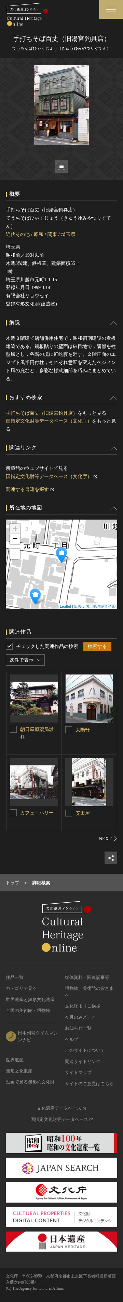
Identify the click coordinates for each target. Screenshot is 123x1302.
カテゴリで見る (21, 988)
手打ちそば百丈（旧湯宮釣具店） (42, 413)
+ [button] (15, 528)
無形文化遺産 (19, 1071)
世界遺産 (15, 1059)
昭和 (38, 234)
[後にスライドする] (108, 838)
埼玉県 (68, 234)
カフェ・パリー (37, 812)
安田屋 (83, 813)
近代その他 (18, 234)
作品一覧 (15, 977)
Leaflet (65, 606)
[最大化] (15, 554)
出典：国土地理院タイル (94, 606)
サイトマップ (78, 1072)
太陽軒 (83, 729)
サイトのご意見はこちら (89, 1083)
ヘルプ (71, 1039)
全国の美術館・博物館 (28, 1010)
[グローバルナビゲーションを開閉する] (111, 9)
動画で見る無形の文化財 (30, 1081)
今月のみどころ (80, 1017)
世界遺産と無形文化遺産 (30, 999)
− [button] (15, 539)
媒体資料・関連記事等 (87, 977)
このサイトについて (85, 1050)
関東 (52, 234)
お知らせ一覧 (78, 1028)
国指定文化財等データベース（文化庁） (49, 421)
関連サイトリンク (82, 1061)
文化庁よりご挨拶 (82, 1006)
